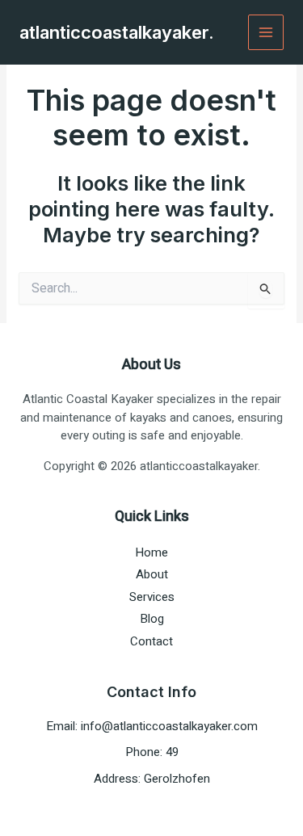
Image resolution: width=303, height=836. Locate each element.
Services (152, 597)
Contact (151, 641)
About (152, 574)
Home (151, 552)
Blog (152, 619)
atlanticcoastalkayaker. (116, 32)
